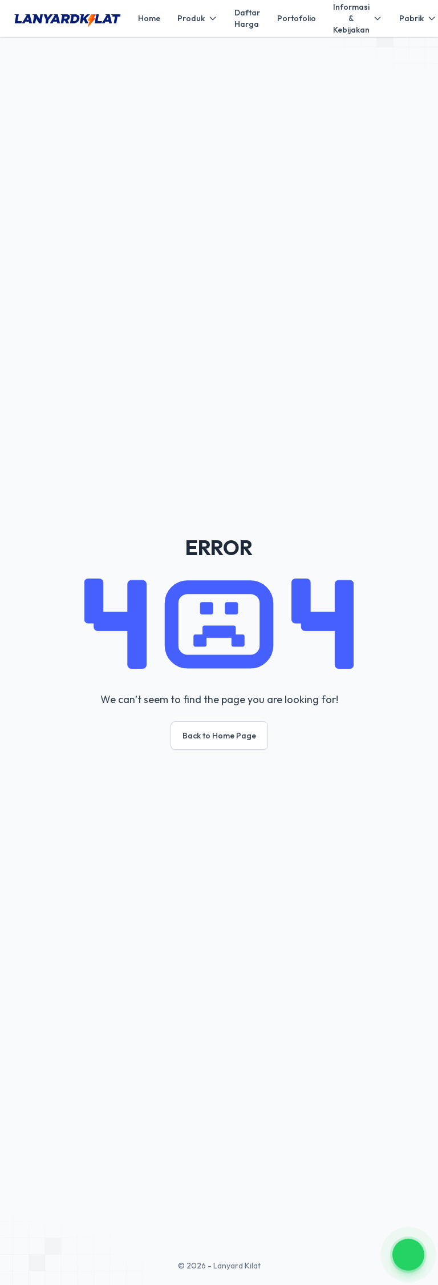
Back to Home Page (219, 735)
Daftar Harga (247, 18)
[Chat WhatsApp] (408, 1254)
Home (149, 18)
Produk (191, 18)
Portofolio (296, 18)
